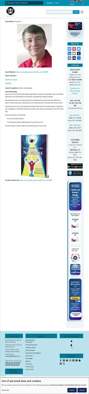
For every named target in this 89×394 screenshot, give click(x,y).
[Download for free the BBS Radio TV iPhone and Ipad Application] (75, 173)
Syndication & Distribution (33, 353)
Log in (57, 3)
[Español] (83, 1)
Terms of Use (30, 369)
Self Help (8, 83)
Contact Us (29, 364)
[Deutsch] (75, 1)
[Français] (73, 1)
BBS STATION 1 (75, 115)
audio (79, 75)
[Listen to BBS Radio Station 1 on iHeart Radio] (75, 226)
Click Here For (75, 88)
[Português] (79, 1)
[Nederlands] (71, 1)
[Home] (10, 12)
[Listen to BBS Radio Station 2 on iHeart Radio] (75, 240)
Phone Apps (29, 358)
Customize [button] (5, 390)
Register (50, 3)
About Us (28, 361)
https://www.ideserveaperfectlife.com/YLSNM (32, 72)
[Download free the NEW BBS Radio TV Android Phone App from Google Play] (75, 166)
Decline (72, 390)
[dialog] (44, 386)
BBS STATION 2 (75, 125)
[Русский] (81, 1)
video (79, 82)
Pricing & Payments (31, 345)
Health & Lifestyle (11, 80)
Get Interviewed (30, 350)
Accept (82, 390)
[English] (69, 1)
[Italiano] (77, 1)
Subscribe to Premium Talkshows (18, 3)
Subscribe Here (76, 314)
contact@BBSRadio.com (12, 356)
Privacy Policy (30, 366)
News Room (29, 356)
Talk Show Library (31, 347)
